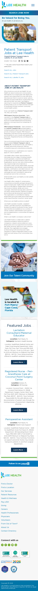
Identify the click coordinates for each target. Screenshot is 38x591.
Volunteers (5, 520)
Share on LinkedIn (25, 61)
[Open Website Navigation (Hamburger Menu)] (33, 5)
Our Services (6, 491)
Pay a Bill (5, 502)
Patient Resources (8, 495)
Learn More (20, 362)
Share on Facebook (19, 61)
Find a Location (7, 487)
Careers (4, 509)
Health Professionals (10, 513)
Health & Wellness (9, 498)
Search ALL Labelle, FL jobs (14, 77)
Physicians (5, 516)
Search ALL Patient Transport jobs (16, 73)
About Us (5, 527)
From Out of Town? (9, 524)
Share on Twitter (22, 61)
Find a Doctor (7, 484)
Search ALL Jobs (10, 70)
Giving (3, 505)
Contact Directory (8, 531)
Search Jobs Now (19, 13)
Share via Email (27, 61)
